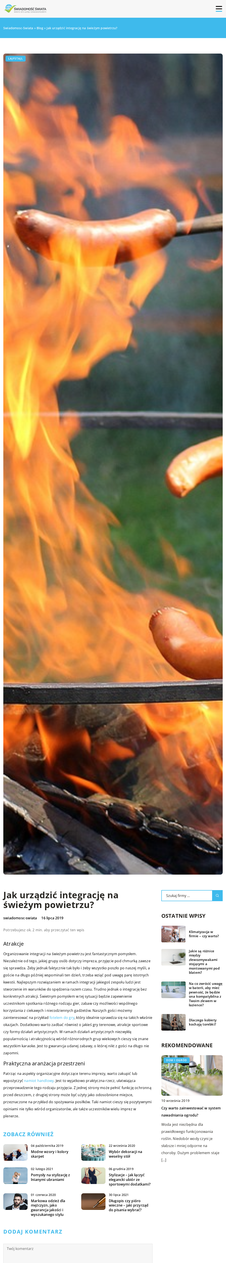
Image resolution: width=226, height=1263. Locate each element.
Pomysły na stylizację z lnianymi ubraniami (50, 1177)
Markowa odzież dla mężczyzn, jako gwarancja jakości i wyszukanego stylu (48, 1208)
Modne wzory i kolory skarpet (49, 1154)
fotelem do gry (61, 1017)
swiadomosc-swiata (20, 918)
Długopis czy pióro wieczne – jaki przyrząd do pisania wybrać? (129, 1205)
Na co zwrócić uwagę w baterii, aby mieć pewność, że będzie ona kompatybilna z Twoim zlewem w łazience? (206, 994)
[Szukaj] (217, 895)
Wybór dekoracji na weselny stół (125, 1154)
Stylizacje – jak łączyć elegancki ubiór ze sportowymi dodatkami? (130, 1179)
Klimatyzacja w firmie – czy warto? (204, 934)
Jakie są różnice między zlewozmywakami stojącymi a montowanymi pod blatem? (204, 962)
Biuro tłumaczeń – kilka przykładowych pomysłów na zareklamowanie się (186, 1115)
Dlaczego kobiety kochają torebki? (203, 1022)
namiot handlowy (39, 1080)
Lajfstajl (15, 58)
